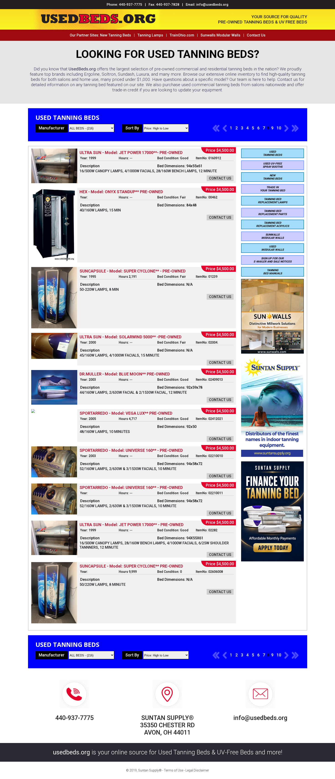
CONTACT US (220, 178)
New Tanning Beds (115, 35)
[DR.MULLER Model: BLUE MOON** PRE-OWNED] (54, 403)
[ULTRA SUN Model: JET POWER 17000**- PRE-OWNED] (54, 182)
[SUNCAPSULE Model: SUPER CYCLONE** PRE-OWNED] (54, 622)
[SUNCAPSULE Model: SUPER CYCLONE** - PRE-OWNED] (54, 327)
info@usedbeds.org (212, 5)
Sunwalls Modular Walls (220, 35)
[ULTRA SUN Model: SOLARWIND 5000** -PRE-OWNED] (54, 357)
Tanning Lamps (150, 35)
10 (279, 128)
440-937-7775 (130, 5)
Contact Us (256, 35)
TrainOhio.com (182, 35)
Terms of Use (173, 770)
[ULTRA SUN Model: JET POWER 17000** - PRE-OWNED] (54, 554)
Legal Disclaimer (197, 770)
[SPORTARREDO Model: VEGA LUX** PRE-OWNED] (33, 411)
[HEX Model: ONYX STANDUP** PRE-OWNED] (54, 261)
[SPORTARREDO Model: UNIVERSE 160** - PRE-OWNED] (54, 476)
